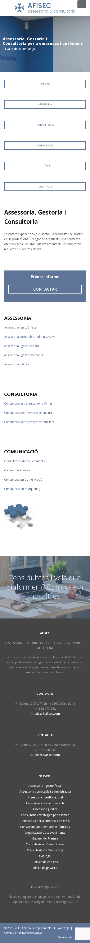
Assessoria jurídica (16, 364)
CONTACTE (45, 186)
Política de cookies (45, 862)
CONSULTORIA (45, 125)
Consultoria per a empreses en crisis (28, 413)
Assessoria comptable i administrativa (29, 337)
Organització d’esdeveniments (24, 461)
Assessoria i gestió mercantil (23, 355)
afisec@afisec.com (47, 713)
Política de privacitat (45, 868)
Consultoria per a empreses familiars (29, 422)
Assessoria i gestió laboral (22, 346)
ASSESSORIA (45, 104)
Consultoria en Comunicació (23, 479)
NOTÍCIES (45, 166)
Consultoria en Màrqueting (22, 489)
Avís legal (45, 856)
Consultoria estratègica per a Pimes (28, 403)
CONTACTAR (45, 289)
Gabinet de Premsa (17, 470)
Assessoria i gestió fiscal (20, 327)
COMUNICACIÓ (45, 145)
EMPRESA (45, 84)
